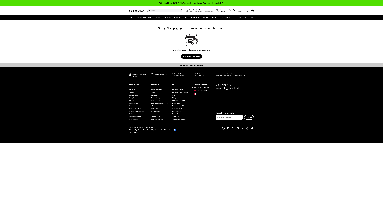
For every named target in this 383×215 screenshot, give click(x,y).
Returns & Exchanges (178, 89)
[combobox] (164, 10)
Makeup (158, 17)
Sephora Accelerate (134, 114)
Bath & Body (195, 17)
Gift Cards (238, 17)
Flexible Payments (177, 114)
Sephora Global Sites (135, 108)
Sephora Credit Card (156, 89)
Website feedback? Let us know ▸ (191, 65)
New (131, 17)
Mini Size (205, 17)
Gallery (153, 92)
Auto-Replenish (155, 106)
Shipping (174, 95)
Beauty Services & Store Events (159, 103)
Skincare (168, 17)
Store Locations (176, 111)
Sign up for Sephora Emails (225, 113)
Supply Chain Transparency (136, 98)
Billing (174, 98)
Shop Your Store (155, 116)
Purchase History (155, 98)
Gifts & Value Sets (225, 17)
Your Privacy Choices (167, 130)
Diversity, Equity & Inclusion (136, 111)
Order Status (154, 95)
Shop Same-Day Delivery (158, 119)
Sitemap (157, 130)
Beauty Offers (154, 108)
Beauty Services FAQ (178, 106)
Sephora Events (133, 103)
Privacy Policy (133, 130)
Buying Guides (176, 103)
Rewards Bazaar (155, 111)
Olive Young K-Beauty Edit (144, 17)
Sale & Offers (249, 17)
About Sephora (133, 87)
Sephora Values (133, 95)
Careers (131, 92)
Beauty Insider (155, 87)
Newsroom (132, 89)
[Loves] (247, 11)
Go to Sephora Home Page (191, 56)
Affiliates (131, 100)
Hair (186, 17)
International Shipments (178, 100)
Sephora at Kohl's (177, 108)
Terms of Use (142, 130)
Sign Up (249, 117)
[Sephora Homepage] (137, 10)
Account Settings (155, 100)
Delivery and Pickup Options (180, 92)
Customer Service (177, 87)
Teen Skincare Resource (179, 119)
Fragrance (177, 17)
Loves (152, 114)
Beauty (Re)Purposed (135, 116)
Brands (214, 17)
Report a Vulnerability (135, 119)
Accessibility (175, 116)
